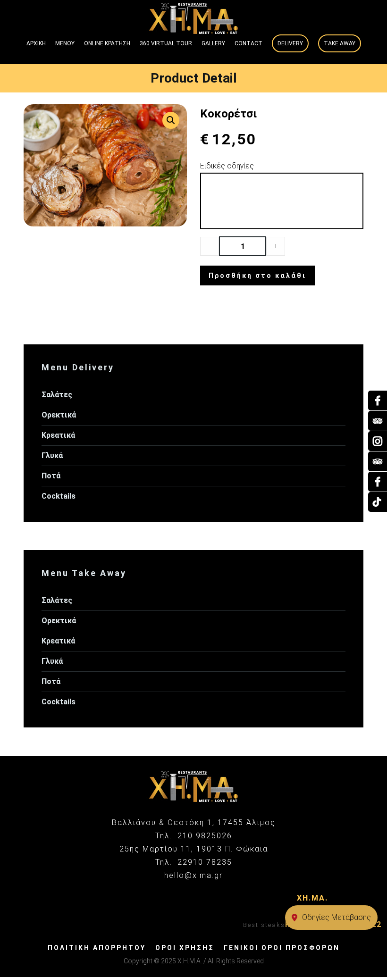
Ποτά (51, 475)
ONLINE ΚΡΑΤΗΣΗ (107, 43)
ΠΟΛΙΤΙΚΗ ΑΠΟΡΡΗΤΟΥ (97, 948)
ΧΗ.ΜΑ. (312, 897)
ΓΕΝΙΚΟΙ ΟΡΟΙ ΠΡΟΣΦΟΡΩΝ (282, 948)
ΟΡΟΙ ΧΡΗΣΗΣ (184, 948)
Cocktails (59, 496)
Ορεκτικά (59, 414)
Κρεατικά (58, 435)
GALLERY (213, 43)
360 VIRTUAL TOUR (166, 43)
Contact (248, 43)
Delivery (290, 43)
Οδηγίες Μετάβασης (336, 917)
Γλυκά (52, 455)
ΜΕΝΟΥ (65, 43)
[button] (170, 120)
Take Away (339, 43)
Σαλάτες (57, 394)
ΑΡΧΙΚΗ (36, 43)
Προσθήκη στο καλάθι (257, 275)
